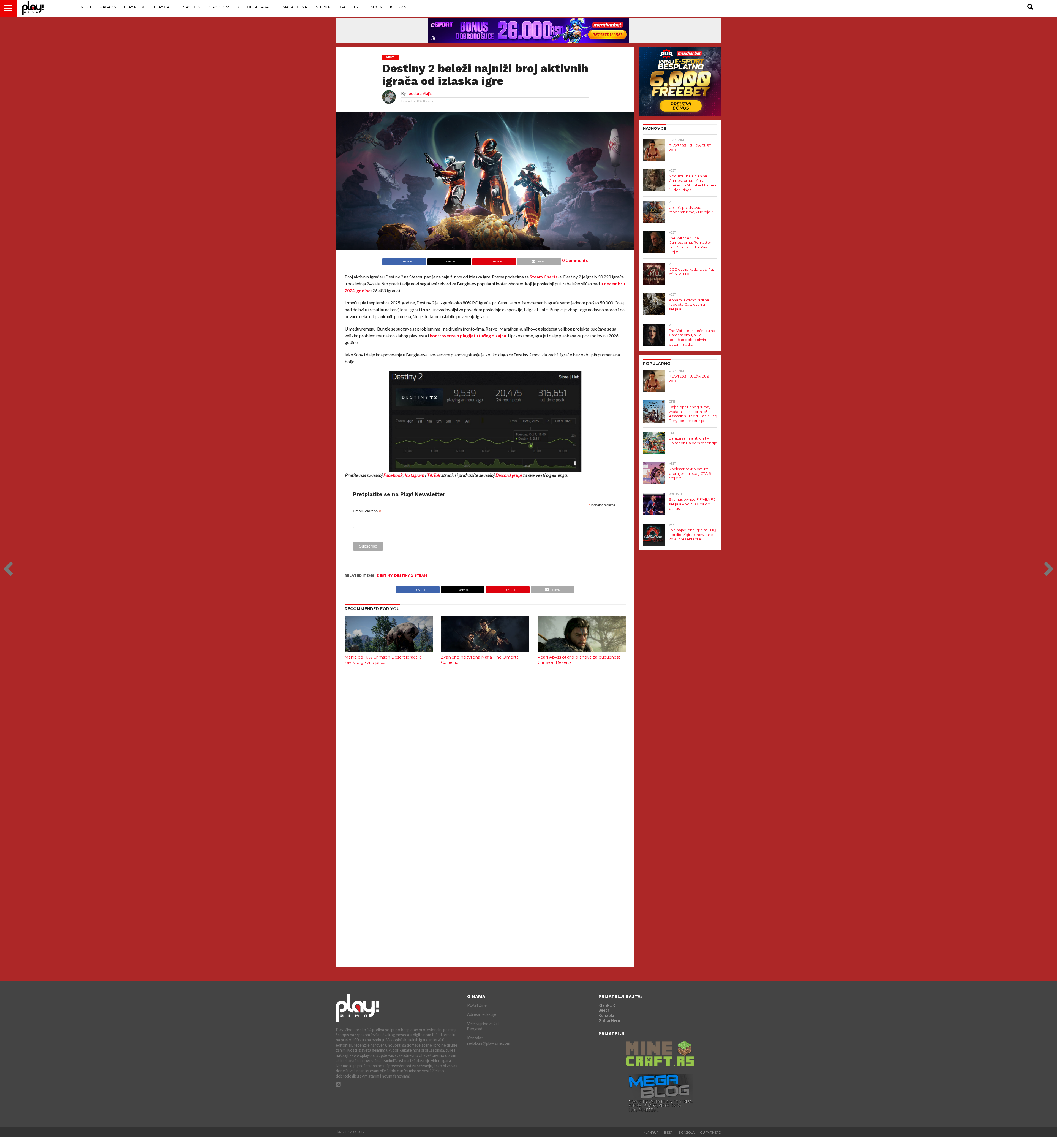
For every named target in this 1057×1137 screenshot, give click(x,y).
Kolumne (399, 7)
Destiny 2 (403, 575)
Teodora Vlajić (419, 93)
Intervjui (324, 7)
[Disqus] (485, 742)
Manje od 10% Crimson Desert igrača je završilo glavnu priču (383, 660)
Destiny (385, 575)
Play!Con (190, 7)
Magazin (107, 7)
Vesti (86, 7)
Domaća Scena (291, 7)
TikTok (433, 475)
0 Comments (575, 260)
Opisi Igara (258, 7)
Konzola (606, 1015)
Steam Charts (544, 276)
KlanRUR (606, 1005)
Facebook (392, 475)
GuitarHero (609, 1020)
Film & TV (374, 7)
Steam (421, 575)
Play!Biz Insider (223, 7)
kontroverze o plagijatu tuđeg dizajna (468, 335)
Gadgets (349, 7)
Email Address (367, 511)
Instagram (414, 475)
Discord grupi (508, 475)
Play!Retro (135, 7)
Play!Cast (164, 7)
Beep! (603, 1010)
